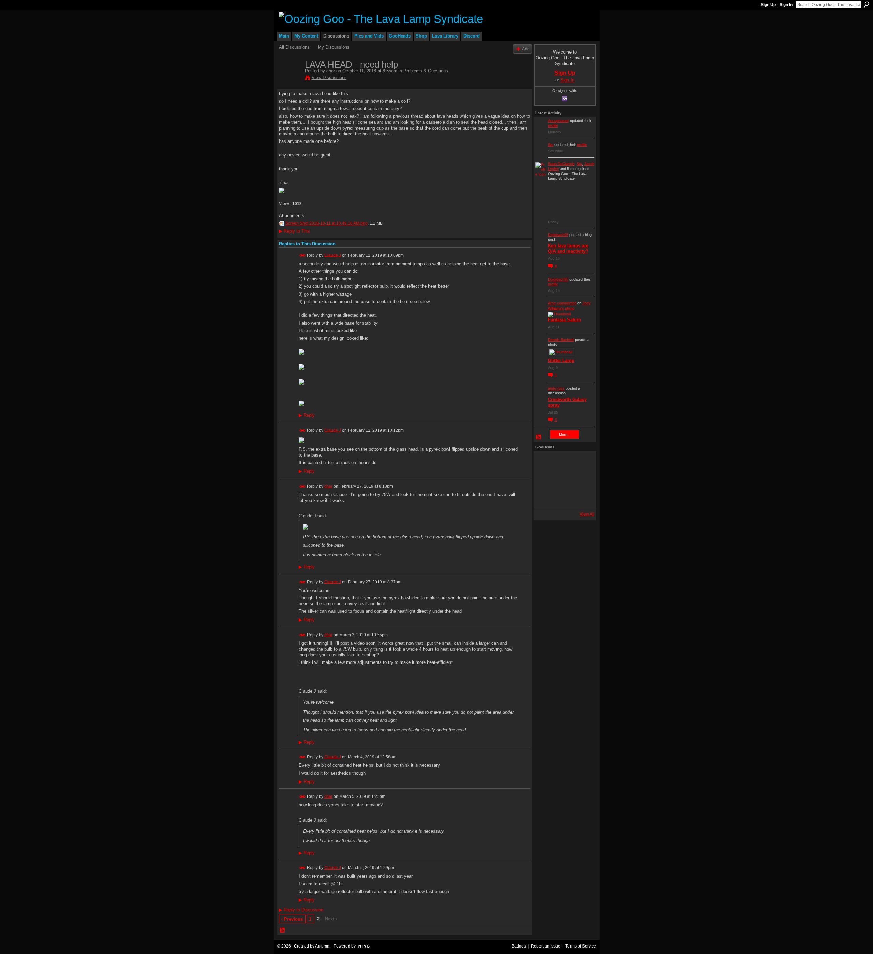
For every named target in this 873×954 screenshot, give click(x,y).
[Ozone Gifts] (581, 462)
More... (565, 435)
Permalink (302, 255)
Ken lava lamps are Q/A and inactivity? (568, 248)
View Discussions (329, 77)
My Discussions (334, 47)
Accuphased (558, 121)
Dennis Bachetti (561, 340)
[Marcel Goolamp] (581, 499)
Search (866, 4)
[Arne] (563, 499)
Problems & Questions (425, 70)
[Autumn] (544, 499)
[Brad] (581, 480)
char (330, 70)
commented (566, 303)
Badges (519, 946)
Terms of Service (580, 946)
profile (553, 125)
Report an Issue (545, 946)
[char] (290, 79)
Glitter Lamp (561, 360)
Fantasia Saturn (564, 319)
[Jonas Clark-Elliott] (544, 480)
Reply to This (294, 231)
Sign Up (768, 4)
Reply (307, 415)
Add (526, 49)
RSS (283, 930)
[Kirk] (563, 480)
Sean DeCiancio (561, 164)
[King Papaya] (544, 462)
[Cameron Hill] (563, 462)
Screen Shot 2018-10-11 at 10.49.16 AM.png (326, 223)
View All (587, 514)
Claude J (332, 255)
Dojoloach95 (558, 235)
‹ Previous (292, 919)
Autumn (322, 946)
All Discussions (294, 47)
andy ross (556, 388)
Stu (550, 145)
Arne (552, 303)
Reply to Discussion (301, 909)
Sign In (786, 4)
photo (569, 308)
